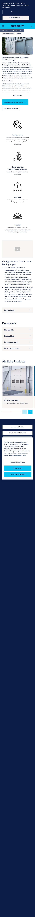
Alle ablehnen (17, 468)
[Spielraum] (17, 249)
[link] (16, 18)
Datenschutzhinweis (20, 455)
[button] (16, 12)
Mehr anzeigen (17, 95)
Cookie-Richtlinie (9, 455)
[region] (17, 458)
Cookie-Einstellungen (17, 462)
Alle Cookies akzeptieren (17, 474)
